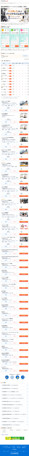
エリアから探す (13, 447)
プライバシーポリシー (19, 451)
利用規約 (15, 451)
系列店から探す (19, 447)
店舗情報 (6, 110)
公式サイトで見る (3, 46)
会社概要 (4, 451)
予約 (10, 65)
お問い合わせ (12, 451)
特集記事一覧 (23, 447)
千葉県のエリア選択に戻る (5, 434)
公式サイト (15, 110)
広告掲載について (24, 451)
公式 (8, 65)
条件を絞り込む (26, 55)
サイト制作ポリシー (8, 451)
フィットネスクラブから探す (6, 447)
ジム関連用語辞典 (14, 449)
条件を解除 (2, 57)
